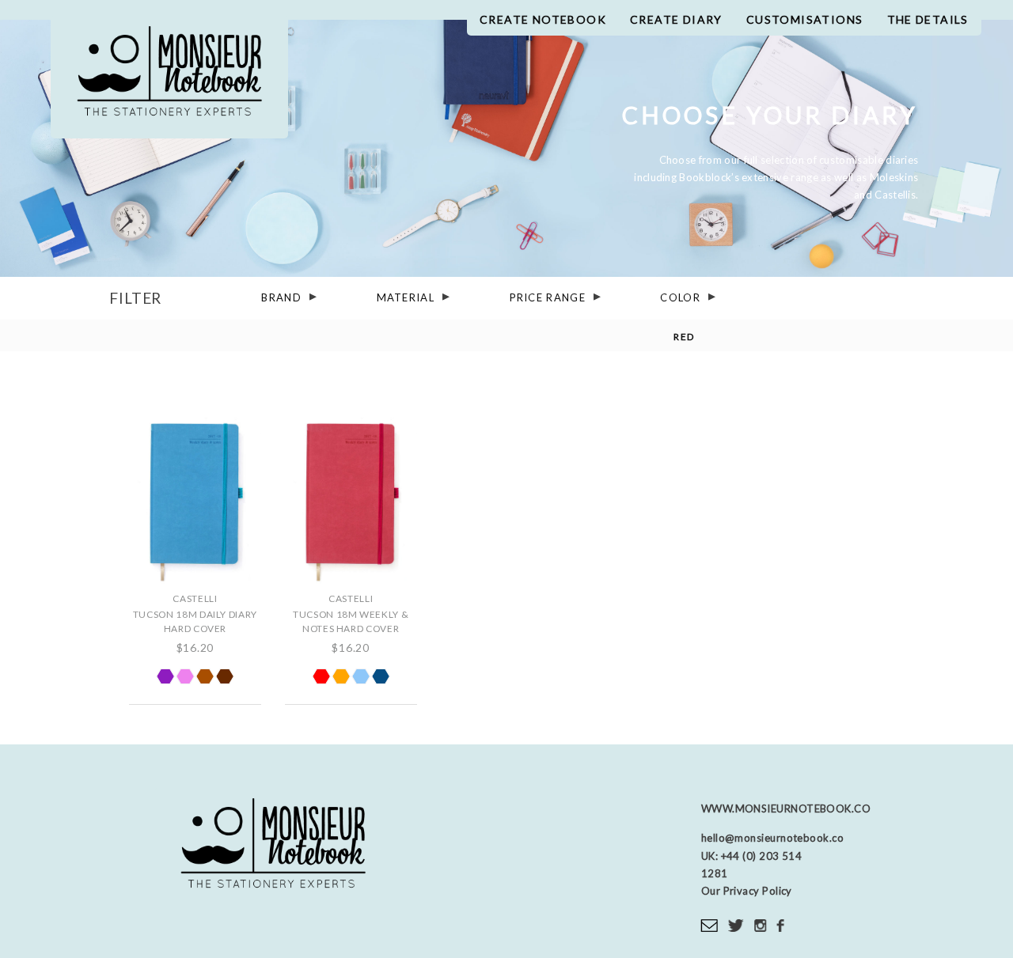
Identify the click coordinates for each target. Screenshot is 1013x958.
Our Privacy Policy (746, 890)
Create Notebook (543, 19)
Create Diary (676, 19)
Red (683, 337)
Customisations (804, 19)
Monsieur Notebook (169, 77)
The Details (928, 19)
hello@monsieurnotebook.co (772, 837)
